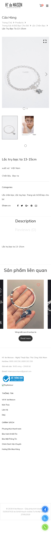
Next (46, 74)
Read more (25, 338)
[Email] (36, 205)
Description (25, 220)
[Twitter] (22, 205)
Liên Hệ (5, 410)
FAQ (3, 415)
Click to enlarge (44, 41)
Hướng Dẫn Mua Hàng (11, 449)
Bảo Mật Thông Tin (9, 439)
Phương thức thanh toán (11, 429)
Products (19, 22)
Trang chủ (7, 22)
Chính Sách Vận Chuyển (11, 444)
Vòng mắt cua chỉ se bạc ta (25, 332)
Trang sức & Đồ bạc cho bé (15, 25)
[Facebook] (17, 205)
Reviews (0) (25, 229)
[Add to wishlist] (38, 285)
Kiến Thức (6, 405)
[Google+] (26, 205)
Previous (2, 313)
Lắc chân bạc (39, 25)
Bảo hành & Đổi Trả (9, 434)
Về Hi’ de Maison (8, 400)
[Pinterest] (31, 205)
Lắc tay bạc (20, 195)
